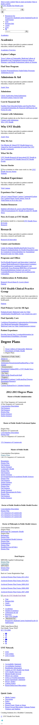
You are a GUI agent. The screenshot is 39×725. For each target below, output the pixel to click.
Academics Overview (8, 50)
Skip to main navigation (23, 2)
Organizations (10, 211)
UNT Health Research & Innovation (13, 157)
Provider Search (6, 334)
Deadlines (22, 363)
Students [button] (4, 173)
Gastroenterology (23, 322)
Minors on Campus (11, 676)
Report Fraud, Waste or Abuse (15, 705)
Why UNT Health (11, 616)
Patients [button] (3, 284)
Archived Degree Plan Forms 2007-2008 (15, 592)
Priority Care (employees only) (26, 314)
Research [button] (4, 225)
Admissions (5, 361)
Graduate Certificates (16, 379)
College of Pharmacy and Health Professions (17, 61)
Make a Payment (21, 336)
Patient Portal (10, 336)
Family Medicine (13, 312)
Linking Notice (10, 683)
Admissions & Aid (11, 612)
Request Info (9, 23)
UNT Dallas (9, 654)
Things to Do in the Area (13, 200)
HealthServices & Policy (9, 547)
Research (8, 614)
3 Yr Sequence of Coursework (11, 442)
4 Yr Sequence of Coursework (11, 515)
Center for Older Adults (15, 254)
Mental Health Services (13, 674)
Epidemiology (6, 484)
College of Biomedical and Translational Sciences (18, 59)
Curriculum (5, 564)
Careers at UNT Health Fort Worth (17, 670)
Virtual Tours (14, 198)
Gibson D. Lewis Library (18, 209)
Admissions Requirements (10, 363)
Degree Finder (18, 71)
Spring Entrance (6, 414)
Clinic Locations (17, 334)
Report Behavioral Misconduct (15, 685)
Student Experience (12, 611)
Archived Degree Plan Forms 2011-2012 (15, 577)
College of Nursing (30, 62)
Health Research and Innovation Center (19, 262)
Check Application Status (9, 96)
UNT (7, 652)
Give (7, 27)
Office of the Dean (7, 375)
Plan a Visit (29, 363)
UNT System (9, 656)
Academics (9, 609)
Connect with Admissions (9, 120)
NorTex (3, 262)
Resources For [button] (10, 16)
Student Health (10, 314)
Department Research (8, 381)
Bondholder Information (13, 668)
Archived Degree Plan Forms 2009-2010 (15, 584)
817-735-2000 (6, 630)
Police (7, 701)
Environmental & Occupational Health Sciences (17, 476)
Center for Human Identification (12, 248)
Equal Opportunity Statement (15, 679)
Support (8, 605)
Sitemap (8, 703)
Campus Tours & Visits (15, 97)
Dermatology (13, 322)
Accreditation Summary (13, 666)
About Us (4, 359)
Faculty (16, 375)
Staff (20, 375)
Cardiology (5, 322)
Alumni (11, 20)
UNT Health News (18, 159)
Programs (5, 377)
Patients (3, 304)
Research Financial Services (18, 272)
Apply (7, 25)
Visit (6, 22)
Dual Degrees (28, 379)
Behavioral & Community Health (12, 531)
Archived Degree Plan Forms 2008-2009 (15, 588)
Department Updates (8, 369)
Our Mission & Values (8, 145)
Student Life (5, 209)
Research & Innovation (9, 240)
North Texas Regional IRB (13, 268)
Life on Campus (6, 196)
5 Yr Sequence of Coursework (11, 517)
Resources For (10, 618)
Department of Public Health (15, 351)
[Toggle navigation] (2, 12)
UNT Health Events (21, 211)
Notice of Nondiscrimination (15, 678)
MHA (7, 379)
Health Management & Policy (11, 492)
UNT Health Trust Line (13, 672)
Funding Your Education (9, 106)
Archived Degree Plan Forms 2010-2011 (15, 581)
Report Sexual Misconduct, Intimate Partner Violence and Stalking (20, 708)
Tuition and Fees (23, 106)
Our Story (9, 147)
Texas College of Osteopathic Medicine (14, 58)
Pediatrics (4, 312)
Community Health (7, 469)
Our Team (5, 373)
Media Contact (10, 697)
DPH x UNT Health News (24, 369)
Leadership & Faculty (20, 147)
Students (4, 383)
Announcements (7, 367)
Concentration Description (10, 406)
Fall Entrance (5, 408)
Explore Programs (7, 71)
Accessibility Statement (13, 664)
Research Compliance (14, 266)
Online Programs (29, 71)
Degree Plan (5, 412)
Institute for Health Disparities (23, 250)
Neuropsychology (29, 326)
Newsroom (9, 699)
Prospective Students (12, 18)
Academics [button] (4, 35)
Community (5, 371)
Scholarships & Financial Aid (18, 108)
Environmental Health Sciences (11, 539)
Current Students (25, 18)
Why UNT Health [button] (7, 122)
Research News (6, 282)
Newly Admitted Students (21, 385)
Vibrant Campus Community (22, 196)
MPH (3, 379)
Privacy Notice (10, 681)
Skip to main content (8, 2)
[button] (2, 8)
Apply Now (5, 87)
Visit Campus (5, 188)
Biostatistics (5, 461)
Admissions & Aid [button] (7, 72)
